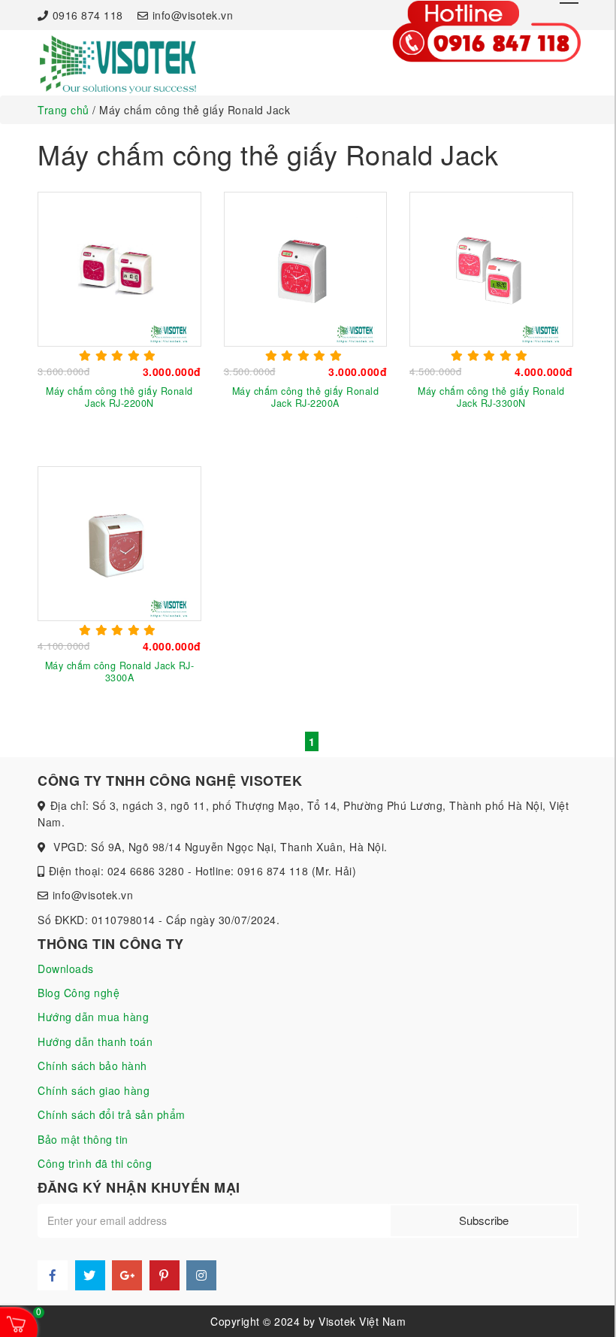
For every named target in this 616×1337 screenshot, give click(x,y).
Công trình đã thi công (95, 1163)
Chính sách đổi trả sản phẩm (112, 1114)
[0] (17, 1322)
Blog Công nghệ (78, 992)
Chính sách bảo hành (92, 1065)
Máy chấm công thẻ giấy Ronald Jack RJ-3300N (491, 397)
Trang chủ (63, 109)
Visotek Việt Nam (362, 1321)
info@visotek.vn (192, 15)
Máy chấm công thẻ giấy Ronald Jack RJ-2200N (119, 397)
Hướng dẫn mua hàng (93, 1016)
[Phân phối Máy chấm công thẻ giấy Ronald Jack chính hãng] (117, 63)
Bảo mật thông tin (83, 1139)
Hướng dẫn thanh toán (95, 1041)
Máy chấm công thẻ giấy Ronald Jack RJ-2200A (305, 397)
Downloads (66, 968)
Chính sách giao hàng (93, 1090)
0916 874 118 (88, 15)
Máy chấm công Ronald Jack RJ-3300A (120, 671)
